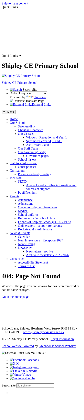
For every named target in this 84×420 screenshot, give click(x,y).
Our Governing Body (32, 152)
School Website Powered (18, 346)
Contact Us (17, 258)
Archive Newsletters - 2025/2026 (47, 255)
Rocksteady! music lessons (35, 229)
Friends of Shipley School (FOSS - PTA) (44, 222)
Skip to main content (15, 3)
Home (14, 119)
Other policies (27, 167)
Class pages (9, 21)
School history (27, 159)
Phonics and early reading (34, 174)
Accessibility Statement (33, 262)
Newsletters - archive (39, 251)
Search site (8, 385)
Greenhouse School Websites (57, 346)
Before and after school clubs (36, 218)
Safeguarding (26, 126)
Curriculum (17, 170)
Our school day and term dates (37, 207)
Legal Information (62, 339)
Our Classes (25, 133)
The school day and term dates (21, 35)
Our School (17, 122)
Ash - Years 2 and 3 (38, 144)
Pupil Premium (27, 192)
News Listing (26, 244)
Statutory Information (23, 163)
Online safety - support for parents (40, 225)
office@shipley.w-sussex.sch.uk (43, 332)
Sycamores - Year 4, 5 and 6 (44, 141)
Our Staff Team (28, 148)
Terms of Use (26, 266)
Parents (14, 196)
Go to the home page (15, 296)
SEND (22, 181)
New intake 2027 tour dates (19, 48)
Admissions (25, 203)
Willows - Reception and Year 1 (46, 137)
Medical (23, 211)
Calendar (24, 236)
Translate (40, 97)
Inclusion (16, 178)
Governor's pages (37, 156)
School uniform (28, 214)
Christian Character (30, 130)
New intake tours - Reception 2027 (40, 240)
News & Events (20, 233)
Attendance (25, 200)
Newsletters (25, 247)
